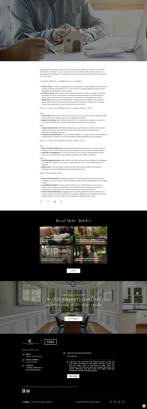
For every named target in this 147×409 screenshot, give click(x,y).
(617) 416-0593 (32, 362)
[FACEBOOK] (110, 401)
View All (73, 270)
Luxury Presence (46, 402)
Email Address (72, 356)
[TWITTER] (123, 401)
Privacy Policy (91, 370)
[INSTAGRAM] (115, 401)
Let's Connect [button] (73, 318)
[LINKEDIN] (119, 401)
